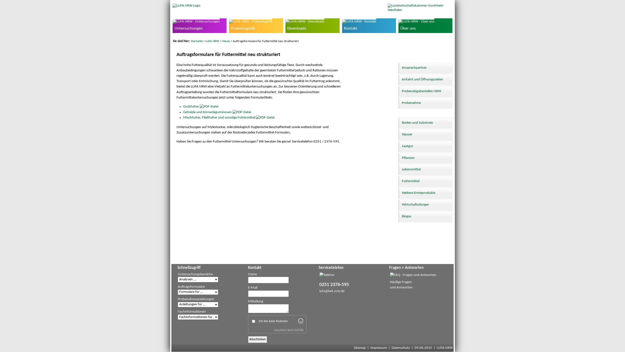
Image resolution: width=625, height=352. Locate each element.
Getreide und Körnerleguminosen (207, 112)
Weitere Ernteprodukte (418, 193)
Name (252, 274)
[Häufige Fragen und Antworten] (413, 275)
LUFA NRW (212, 41)
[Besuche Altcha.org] (300, 323)
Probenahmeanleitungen (196, 299)
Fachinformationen (192, 312)
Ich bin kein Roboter (273, 321)
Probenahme (411, 103)
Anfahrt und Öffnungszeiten (422, 79)
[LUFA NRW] (186, 6)
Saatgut (407, 146)
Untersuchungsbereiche (195, 274)
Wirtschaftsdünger (415, 205)
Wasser (407, 134)
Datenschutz (401, 348)
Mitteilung (255, 301)
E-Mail (252, 288)
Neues (226, 41)
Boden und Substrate (417, 123)
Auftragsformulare (191, 287)
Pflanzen (408, 158)
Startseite (197, 41)
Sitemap (360, 348)
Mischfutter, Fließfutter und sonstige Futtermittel (219, 118)
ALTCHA (298, 330)
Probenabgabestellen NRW (421, 91)
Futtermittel (410, 181)
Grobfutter (191, 107)
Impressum (378, 348)
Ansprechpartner (414, 68)
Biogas (406, 216)
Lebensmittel (411, 169)
